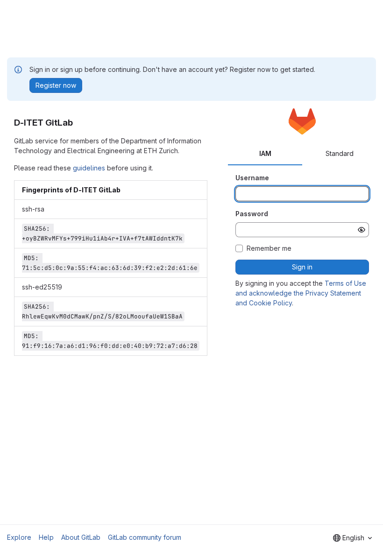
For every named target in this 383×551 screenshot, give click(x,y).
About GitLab (80, 537)
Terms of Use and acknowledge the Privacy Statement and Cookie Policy (300, 293)
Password (251, 214)
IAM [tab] (265, 153)
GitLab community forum (144, 537)
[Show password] (361, 229)
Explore (19, 537)
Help (46, 537)
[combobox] (352, 538)
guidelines (89, 168)
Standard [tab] (340, 153)
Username (252, 178)
